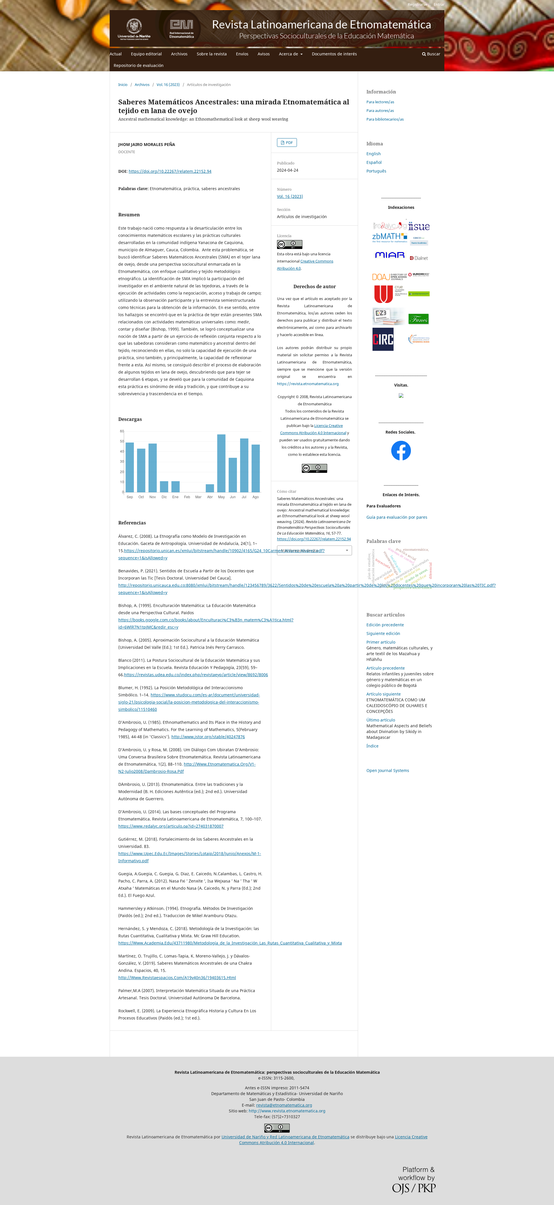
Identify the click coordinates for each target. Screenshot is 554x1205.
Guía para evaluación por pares (396, 517)
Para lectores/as (380, 101)
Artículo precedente (385, 668)
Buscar (433, 54)
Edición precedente (385, 624)
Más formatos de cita (299, 550)
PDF (289, 142)
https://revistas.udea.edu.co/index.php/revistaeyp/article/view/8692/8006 (196, 674)
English (373, 153)
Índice (372, 746)
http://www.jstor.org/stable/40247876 (208, 736)
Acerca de (289, 54)
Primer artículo (380, 642)
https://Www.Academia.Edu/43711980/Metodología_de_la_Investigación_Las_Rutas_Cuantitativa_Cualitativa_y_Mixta (230, 943)
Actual (116, 54)
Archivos (179, 54)
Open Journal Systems (387, 770)
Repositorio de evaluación (139, 65)
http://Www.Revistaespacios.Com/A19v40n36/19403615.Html (177, 977)
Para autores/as (380, 110)
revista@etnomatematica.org (284, 1105)
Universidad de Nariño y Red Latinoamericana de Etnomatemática (285, 1137)
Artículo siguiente (383, 694)
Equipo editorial (146, 54)
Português (376, 171)
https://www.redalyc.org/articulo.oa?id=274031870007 (171, 826)
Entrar (439, 4)
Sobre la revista (212, 54)
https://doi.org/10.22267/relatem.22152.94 (170, 171)
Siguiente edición (383, 633)
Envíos (242, 54)
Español (374, 162)
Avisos (264, 54)
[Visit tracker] (401, 396)
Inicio (123, 84)
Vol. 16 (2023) (168, 84)
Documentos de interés (334, 54)
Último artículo (380, 720)
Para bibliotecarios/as (385, 119)
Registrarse (417, 4)
